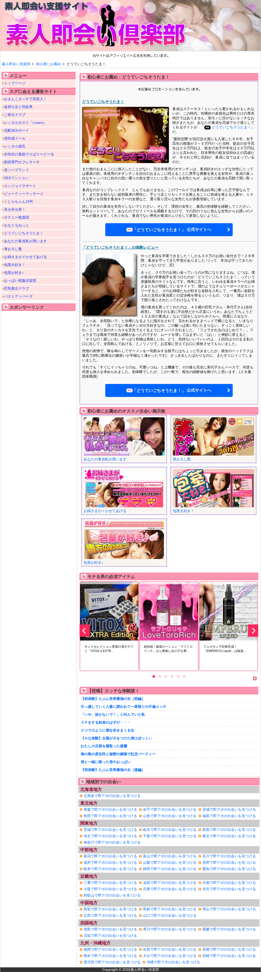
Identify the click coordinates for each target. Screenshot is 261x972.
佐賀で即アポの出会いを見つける (170, 949)
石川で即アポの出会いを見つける (229, 856)
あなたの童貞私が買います (25, 241)
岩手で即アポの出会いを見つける (170, 809)
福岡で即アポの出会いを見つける (110, 949)
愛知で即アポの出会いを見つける (229, 869)
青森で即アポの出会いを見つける (110, 809)
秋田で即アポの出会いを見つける (110, 816)
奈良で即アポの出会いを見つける (229, 889)
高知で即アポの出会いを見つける (110, 936)
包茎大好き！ (14, 265)
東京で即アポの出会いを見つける (229, 836)
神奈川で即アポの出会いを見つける (112, 842)
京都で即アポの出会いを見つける (229, 883)
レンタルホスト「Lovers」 (25, 123)
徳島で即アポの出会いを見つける (110, 929)
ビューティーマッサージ (23, 194)
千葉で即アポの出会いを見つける (170, 836)
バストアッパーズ (18, 296)
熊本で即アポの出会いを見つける (110, 956)
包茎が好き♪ (14, 273)
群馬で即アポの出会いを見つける (229, 830)
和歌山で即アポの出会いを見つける (112, 895)
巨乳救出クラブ (16, 288)
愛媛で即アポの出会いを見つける (229, 929)
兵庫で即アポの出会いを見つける (170, 889)
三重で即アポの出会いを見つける (110, 883)
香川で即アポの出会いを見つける (170, 929)
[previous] (85, 630)
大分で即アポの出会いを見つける (170, 956)
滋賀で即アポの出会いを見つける (170, 883)
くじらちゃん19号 (18, 201)
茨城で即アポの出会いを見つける (110, 830)
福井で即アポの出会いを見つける (110, 862)
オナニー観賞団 (16, 217)
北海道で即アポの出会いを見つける (112, 796)
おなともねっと (16, 225)
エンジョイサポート (20, 186)
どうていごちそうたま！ (23, 233)
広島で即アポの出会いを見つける (110, 915)
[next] (253, 630)
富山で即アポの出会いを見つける (170, 856)
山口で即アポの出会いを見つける (170, 915)
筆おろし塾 (13, 249)
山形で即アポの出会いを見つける (170, 816)
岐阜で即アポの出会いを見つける (110, 869)
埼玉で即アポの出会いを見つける (110, 836)
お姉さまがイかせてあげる (25, 257)
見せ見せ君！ (14, 209)
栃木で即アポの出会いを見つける (170, 830)
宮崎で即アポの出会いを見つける (229, 956)
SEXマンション (16, 178)
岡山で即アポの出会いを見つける (229, 909)
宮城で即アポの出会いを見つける (229, 809)
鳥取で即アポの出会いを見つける (110, 909)
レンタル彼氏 (14, 146)
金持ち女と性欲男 (18, 107)
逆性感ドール (14, 138)
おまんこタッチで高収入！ (25, 99)
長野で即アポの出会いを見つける (229, 862)
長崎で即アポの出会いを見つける (229, 949)
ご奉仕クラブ (14, 115)
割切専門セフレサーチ (22, 162)
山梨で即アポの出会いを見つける (170, 862)
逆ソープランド (16, 170)
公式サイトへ (172, 229)
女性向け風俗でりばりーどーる (29, 154)
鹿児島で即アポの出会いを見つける (112, 962)
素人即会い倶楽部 (144, 969)
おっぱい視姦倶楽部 (20, 280)
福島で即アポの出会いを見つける (229, 816)
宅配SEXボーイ (16, 130)
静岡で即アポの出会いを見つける (170, 869)
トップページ (14, 83)
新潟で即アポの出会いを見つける (110, 856)
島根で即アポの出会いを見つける (170, 909)
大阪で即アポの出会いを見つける (110, 889)
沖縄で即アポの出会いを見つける (173, 962)
